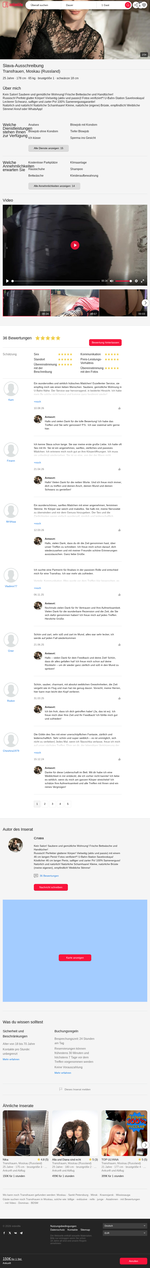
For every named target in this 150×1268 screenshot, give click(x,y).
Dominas (23, 1202)
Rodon (11, 700)
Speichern (144, 5)
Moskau (61, 1194)
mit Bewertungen (130, 1199)
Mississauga (123, 1194)
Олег (11, 650)
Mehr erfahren (11, 1059)
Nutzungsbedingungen (63, 1226)
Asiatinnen (112, 1199)
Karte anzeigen (75, 957)
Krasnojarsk (107, 1194)
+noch (37, 401)
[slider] (55, 281)
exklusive (82, 1199)
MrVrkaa (11, 521)
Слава (39, 838)
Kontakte (73, 1229)
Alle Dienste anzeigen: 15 (48, 148)
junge (100, 1199)
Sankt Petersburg (78, 1194)
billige (71, 1199)
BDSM (34, 1202)
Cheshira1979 (11, 750)
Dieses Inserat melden (78, 1089)
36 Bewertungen (49, 875)
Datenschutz (57, 1229)
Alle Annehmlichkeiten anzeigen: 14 (54, 185)
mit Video (10, 1202)
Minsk (94, 1194)
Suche (128, 5)
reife (92, 1199)
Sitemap (85, 1229)
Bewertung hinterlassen (105, 342)
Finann (11, 460)
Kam (11, 399)
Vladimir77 (11, 586)
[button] (78, 5)
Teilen (136, 5)
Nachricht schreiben (50, 887)
